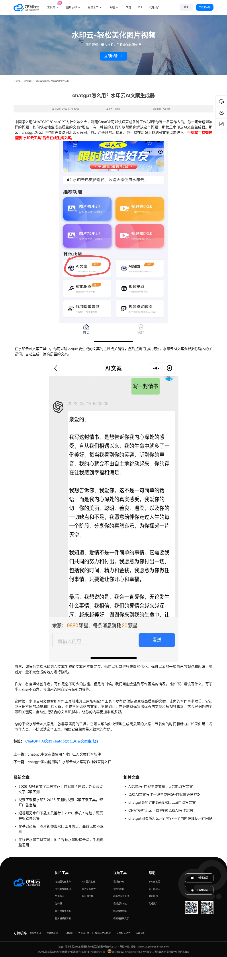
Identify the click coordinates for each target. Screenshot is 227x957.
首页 (18, 81)
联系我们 (153, 896)
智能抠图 (59, 896)
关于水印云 (154, 889)
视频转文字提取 (103, 933)
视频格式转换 (120, 911)
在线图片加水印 (63, 889)
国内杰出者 (183, 952)
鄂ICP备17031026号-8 (93, 952)
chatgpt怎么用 (65, 741)
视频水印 (93, 7)
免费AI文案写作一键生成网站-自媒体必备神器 (164, 794)
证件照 (58, 903)
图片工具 (61, 873)
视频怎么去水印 (121, 896)
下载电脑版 (202, 877)
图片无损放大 (89, 889)
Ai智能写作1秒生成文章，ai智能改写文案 (160, 786)
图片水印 (71, 7)
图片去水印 (35, 933)
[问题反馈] (221, 124)
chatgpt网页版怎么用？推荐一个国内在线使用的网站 (170, 818)
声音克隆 (140, 933)
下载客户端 (204, 7)
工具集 (53, 5)
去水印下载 (83, 933)
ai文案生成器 (88, 741)
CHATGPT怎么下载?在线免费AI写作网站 (160, 810)
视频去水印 (118, 881)
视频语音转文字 (121, 918)
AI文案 (46, 741)
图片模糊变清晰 (63, 911)
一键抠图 (68, 933)
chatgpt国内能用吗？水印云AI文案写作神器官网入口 (70, 762)
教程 (112, 7)
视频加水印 (118, 889)
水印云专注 (148, 952)
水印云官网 (78, 132)
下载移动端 (202, 890)
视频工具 (120, 873)
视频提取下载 (120, 903)
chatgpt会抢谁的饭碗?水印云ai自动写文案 (162, 802)
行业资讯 (28, 81)
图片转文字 (87, 896)
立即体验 (111, 56)
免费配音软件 (123, 933)
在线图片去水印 (63, 881)
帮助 (152, 873)
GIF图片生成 (88, 881)
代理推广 (153, 903)
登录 (186, 7)
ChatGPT (32, 741)
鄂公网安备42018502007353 (127, 952)
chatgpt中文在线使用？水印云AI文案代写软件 (64, 754)
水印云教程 (154, 881)
